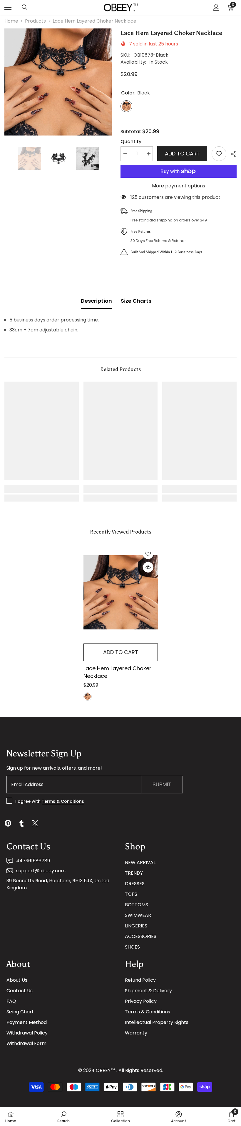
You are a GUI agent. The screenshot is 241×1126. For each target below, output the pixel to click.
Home (11, 21)
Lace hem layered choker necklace (117, 672)
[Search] (24, 7)
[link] (41, 489)
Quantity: (131, 141)
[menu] (7, 7)
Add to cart (182, 153)
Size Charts (136, 300)
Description (96, 300)
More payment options (178, 185)
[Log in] (216, 7)
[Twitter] (35, 823)
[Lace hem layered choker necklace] (120, 592)
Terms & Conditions (63, 801)
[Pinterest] (8, 823)
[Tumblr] (21, 823)
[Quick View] (148, 567)
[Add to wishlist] (219, 153)
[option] (58, 82)
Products (35, 21)
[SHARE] (231, 154)
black (87, 696)
